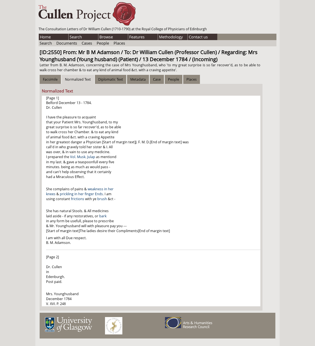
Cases (87, 43)
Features (137, 37)
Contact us (198, 37)
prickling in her (72, 194)
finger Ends (94, 194)
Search (76, 37)
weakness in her (101, 189)
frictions (77, 198)
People (103, 43)
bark (102, 216)
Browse (106, 37)
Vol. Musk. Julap (82, 156)
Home (45, 37)
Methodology (171, 37)
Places (119, 43)
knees (51, 194)
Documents (66, 43)
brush (102, 198)
